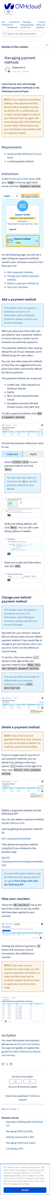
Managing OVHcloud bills (19, 1131)
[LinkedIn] (11, 1064)
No (30, 1081)
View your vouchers (17, 287)
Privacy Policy (17, 1181)
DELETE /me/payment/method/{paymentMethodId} (22, 861)
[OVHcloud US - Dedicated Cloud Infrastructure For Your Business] (23, 6)
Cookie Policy (33, 1181)
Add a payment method (19, 272)
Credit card (12, 454)
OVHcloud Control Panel (21, 178)
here (6, 1184)
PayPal (33, 454)
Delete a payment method (21, 283)
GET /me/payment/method (16, 838)
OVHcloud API (16, 823)
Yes (15, 1081)
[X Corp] (7, 1064)
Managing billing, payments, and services (27, 25)
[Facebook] (3, 1064)
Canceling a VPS (14, 1148)
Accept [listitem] (25, 1190)
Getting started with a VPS (20, 1137)
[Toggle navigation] (8, 12)
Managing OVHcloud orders (20, 1142)
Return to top (9, 1108)
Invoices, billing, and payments (40, 25)
